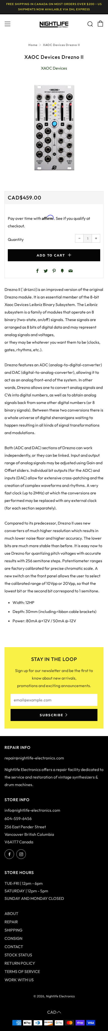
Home (32, 45)
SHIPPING (13, 930)
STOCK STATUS (18, 954)
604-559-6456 (18, 818)
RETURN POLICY (20, 963)
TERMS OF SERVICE (22, 971)
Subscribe (51, 715)
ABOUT (11, 913)
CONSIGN (13, 938)
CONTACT (14, 946)
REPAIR (11, 921)
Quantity (16, 239)
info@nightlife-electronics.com (32, 810)
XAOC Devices (54, 68)
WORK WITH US (19, 979)
